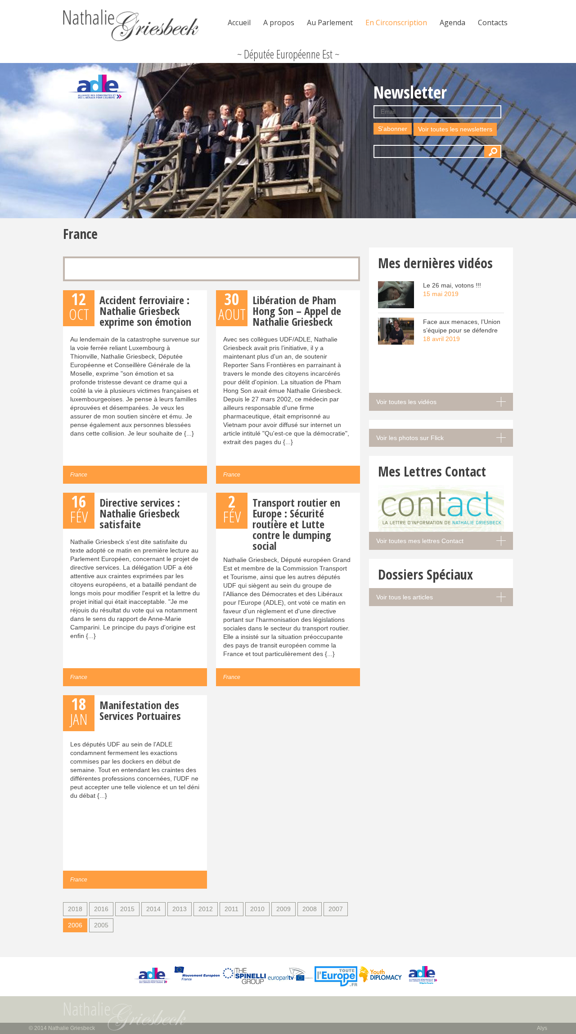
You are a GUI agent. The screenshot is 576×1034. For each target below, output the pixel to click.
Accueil (239, 22)
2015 (127, 909)
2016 (101, 909)
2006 (75, 925)
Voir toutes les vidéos (406, 401)
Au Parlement (330, 22)
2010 (257, 909)
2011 (231, 909)
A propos (278, 22)
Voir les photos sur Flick (410, 437)
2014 (153, 909)
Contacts (493, 22)
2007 (335, 909)
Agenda (452, 22)
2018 (75, 909)
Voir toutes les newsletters (455, 129)
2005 (101, 925)
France (78, 475)
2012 (205, 909)
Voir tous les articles (404, 597)
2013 (179, 909)
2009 (283, 909)
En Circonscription (396, 22)
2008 (309, 909)
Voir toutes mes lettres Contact (420, 540)
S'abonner (392, 128)
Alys (542, 1028)
